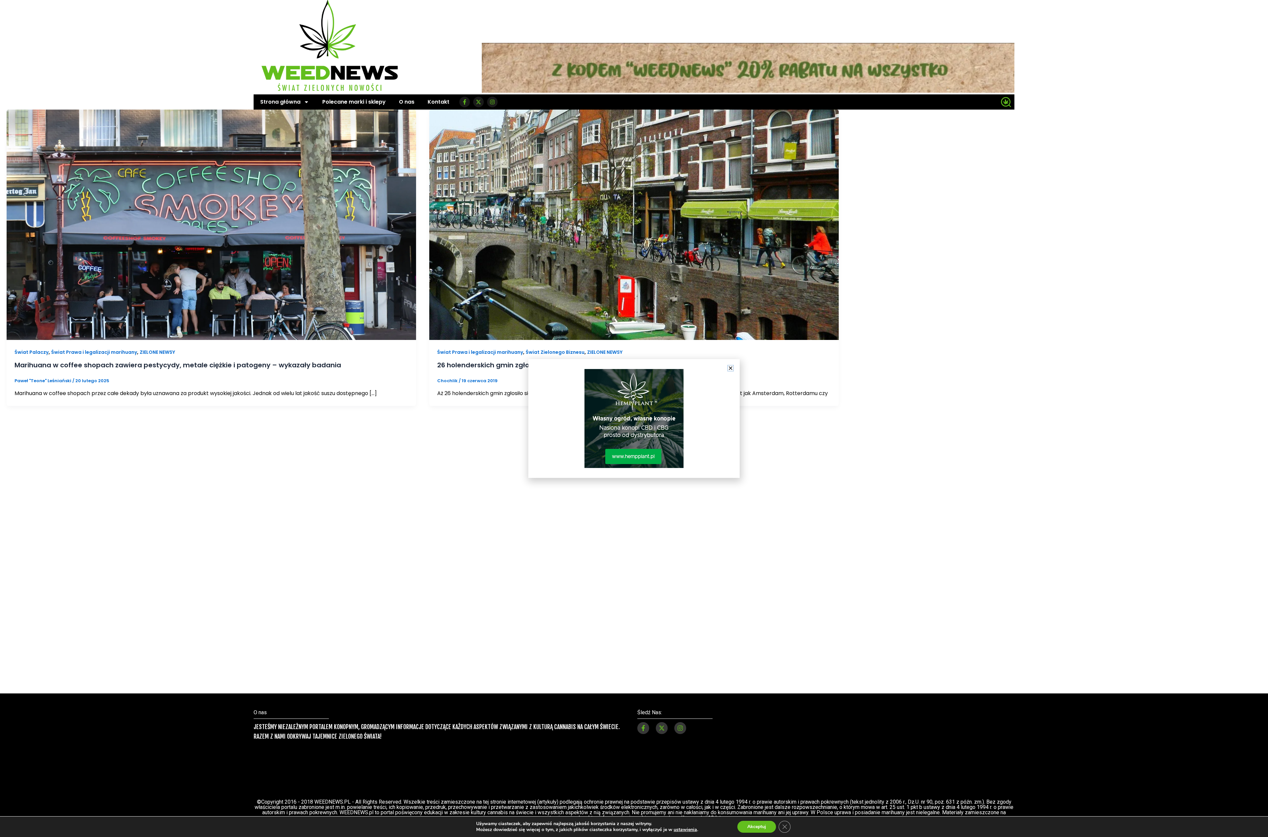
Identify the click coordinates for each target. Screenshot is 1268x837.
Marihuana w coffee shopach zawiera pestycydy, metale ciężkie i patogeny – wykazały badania (178, 365)
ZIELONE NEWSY (157, 352)
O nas (406, 102)
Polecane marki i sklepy (354, 102)
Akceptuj (756, 826)
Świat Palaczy (32, 352)
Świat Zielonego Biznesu (555, 352)
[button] (730, 368)
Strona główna (280, 102)
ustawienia (685, 830)
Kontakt (438, 102)
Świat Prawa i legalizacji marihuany (94, 352)
